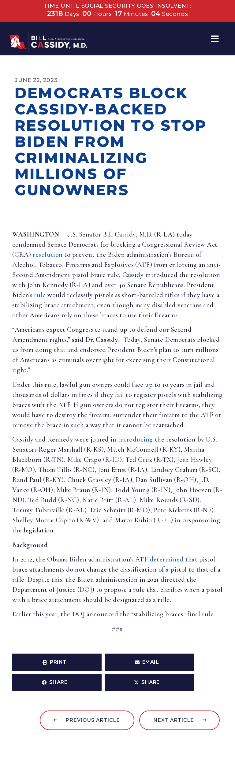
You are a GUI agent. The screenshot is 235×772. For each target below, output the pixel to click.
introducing (135, 439)
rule (40, 295)
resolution (47, 255)
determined (167, 559)
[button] (215, 38)
